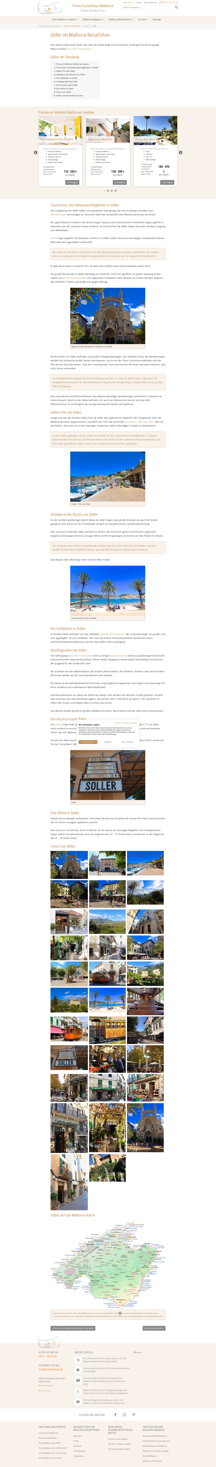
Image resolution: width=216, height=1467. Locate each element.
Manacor (77, 1436)
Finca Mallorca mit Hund (50, 1458)
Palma (54, 238)
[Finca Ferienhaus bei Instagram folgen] (124, 1415)
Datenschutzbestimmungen (126, 723)
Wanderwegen (58, 214)
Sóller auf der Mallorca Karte (69, 95)
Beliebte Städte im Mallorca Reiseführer (86, 1428)
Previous (35, 152)
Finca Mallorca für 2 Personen (53, 1453)
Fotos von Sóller (63, 92)
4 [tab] (115, 191)
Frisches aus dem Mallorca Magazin (153, 1428)
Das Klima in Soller (65, 88)
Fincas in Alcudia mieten (119, 1449)
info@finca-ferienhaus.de (51, 1369)
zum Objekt (72, 182)
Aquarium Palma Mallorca (155, 1436)
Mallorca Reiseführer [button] (120, 19)
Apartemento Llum (100, 139)
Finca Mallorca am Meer (50, 1443)
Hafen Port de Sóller (65, 71)
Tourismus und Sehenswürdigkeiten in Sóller (77, 67)
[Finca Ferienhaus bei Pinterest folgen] (134, 1415)
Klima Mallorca (149, 1456)
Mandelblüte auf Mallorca (155, 1446)
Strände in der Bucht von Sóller (70, 74)
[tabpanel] (60, 151)
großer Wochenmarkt (75, 277)
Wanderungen (118, 655)
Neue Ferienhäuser (48, 1438)
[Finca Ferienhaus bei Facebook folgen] (115, 1415)
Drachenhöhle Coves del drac (156, 1441)
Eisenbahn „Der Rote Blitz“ (139, 421)
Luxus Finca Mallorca (48, 1433)
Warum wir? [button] (128, 2)
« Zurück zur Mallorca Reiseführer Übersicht (73, 1328)
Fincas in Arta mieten (118, 1439)
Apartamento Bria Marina (57, 139)
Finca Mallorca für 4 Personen (53, 1448)
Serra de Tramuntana (79, 48)
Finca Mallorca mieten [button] (64, 19)
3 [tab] (111, 191)
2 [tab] (108, 191)
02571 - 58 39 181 (170, 2)
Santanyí (77, 1446)
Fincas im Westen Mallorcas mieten (72, 64)
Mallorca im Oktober (152, 1461)
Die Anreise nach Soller (67, 85)
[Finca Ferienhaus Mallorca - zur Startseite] (50, 8)
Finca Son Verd (145, 139)
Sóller (76, 1441)
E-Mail (139, 2)
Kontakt (157, 19)
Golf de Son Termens (112, 634)
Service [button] (142, 19)
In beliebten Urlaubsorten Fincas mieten (120, 1429)
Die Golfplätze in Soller (67, 78)
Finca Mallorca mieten (52, 1426)
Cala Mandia (79, 1451)
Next (180, 152)
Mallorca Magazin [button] (92, 19)
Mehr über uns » (45, 1390)
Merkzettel (150, 2)
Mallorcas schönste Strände (156, 1451)
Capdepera (78, 1456)
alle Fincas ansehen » (154, 1328)
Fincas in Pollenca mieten (119, 1444)
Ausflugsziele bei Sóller (67, 81)
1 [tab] (104, 191)
